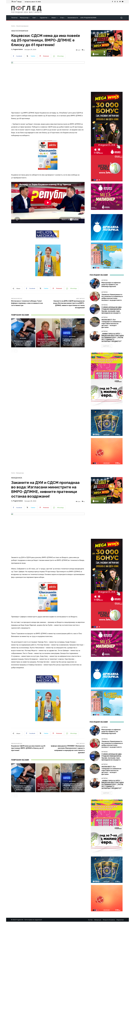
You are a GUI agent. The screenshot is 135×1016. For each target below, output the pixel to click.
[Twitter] (117, 1)
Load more (106, 346)
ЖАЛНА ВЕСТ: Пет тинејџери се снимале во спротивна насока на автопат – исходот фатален (111, 323)
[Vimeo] (120, 1)
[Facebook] (112, 1)
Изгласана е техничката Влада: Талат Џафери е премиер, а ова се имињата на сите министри (27, 303)
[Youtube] (122, 1)
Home (13, 26)
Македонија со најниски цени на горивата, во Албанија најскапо (23, 343)
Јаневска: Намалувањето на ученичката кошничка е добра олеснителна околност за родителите (48, 342)
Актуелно (23, 338)
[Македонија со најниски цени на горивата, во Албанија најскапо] (23, 332)
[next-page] (16, 350)
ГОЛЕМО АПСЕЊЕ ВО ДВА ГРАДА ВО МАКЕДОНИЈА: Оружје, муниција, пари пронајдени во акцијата (73, 342)
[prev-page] (12, 350)
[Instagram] (115, 1)
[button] (121, 17)
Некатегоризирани (22, 26)
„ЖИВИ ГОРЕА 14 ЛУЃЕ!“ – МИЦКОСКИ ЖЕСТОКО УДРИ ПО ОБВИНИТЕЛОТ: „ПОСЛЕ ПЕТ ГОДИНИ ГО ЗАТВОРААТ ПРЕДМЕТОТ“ (112, 337)
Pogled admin (18, 49)
